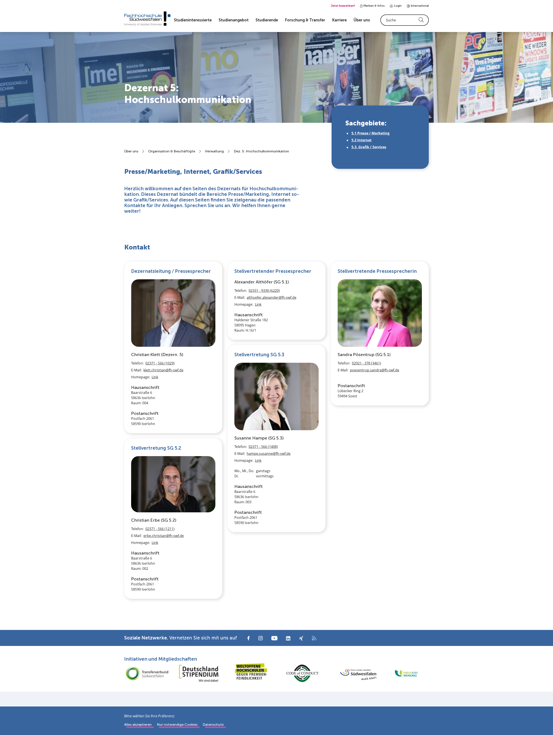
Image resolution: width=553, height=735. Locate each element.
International (419, 6)
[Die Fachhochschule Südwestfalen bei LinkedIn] (288, 638)
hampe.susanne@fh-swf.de (269, 453)
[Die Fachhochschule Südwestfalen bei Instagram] (260, 637)
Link (155, 377)
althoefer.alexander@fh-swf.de (271, 297)
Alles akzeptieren (138, 724)
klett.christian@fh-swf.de (163, 370)
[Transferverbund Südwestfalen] (147, 673)
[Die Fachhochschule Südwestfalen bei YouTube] (274, 637)
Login (397, 6)
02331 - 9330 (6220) (264, 290)
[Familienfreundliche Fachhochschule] (406, 673)
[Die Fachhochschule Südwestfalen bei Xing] (301, 638)
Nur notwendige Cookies (177, 724)
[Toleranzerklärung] (250, 673)
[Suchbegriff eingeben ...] (404, 20)
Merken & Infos (373, 6)
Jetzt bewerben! (343, 6)
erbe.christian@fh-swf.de (163, 535)
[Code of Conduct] (302, 673)
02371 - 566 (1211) (160, 528)
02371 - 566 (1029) (160, 363)
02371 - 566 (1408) (263, 446)
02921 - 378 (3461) (366, 363)
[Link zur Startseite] (147, 18)
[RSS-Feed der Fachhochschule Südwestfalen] (314, 637)
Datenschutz (213, 724)
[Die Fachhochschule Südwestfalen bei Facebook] (248, 637)
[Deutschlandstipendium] (198, 673)
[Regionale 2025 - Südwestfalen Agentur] (354, 673)
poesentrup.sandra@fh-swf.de (374, 370)
